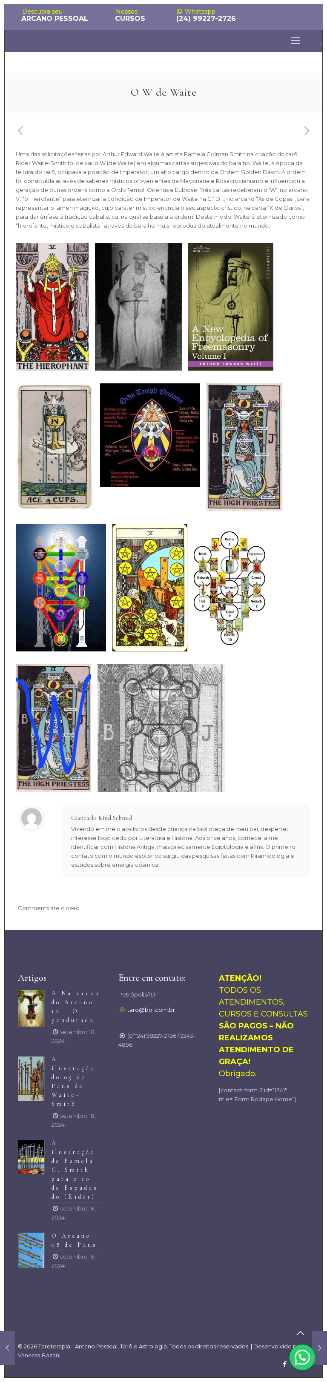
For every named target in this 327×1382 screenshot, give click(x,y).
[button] (302, 1357)
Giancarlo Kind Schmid (101, 818)
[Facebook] (284, 1364)
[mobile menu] (295, 41)
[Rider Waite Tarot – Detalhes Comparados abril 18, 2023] (319, 1348)
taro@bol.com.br (151, 1009)
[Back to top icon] (300, 1333)
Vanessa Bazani (39, 1355)
